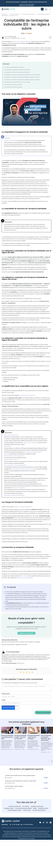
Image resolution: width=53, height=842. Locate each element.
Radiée (35, 808)
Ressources (4, 14)
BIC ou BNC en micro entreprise (26, 395)
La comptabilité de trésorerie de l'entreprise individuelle (17, 72)
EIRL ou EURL (7, 446)
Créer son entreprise (14, 14)
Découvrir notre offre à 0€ (26, 5)
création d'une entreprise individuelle (21, 41)
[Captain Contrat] (8, 9)
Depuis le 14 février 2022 (10, 140)
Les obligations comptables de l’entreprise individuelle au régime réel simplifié (22, 79)
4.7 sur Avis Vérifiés (27, 824)
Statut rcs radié (27, 810)
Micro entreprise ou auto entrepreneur (14, 455)
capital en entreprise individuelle (25, 577)
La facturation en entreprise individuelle (13, 87)
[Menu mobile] (50, 9)
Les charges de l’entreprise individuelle (13, 84)
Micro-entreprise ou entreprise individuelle (15, 465)
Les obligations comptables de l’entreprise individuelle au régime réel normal (21, 77)
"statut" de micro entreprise (30, 442)
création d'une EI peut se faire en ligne (14, 495)
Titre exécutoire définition (39, 810)
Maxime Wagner (12, 36)
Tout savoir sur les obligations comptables (14, 67)
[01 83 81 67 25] (42, 9)
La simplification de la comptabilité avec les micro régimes (17, 82)
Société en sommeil (43, 808)
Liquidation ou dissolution (37, 806)
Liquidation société (9, 808)
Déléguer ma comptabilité (26, 633)
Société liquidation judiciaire (15, 810)
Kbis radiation (25, 806)
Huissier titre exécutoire (15, 806)
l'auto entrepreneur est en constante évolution (23, 469)
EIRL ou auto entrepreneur (10, 459)
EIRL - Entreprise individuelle (28, 14)
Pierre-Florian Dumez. (11, 663)
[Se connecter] (46, 9)
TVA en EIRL (24, 576)
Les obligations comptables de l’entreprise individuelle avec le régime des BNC (22, 74)
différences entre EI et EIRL (18, 487)
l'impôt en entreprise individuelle (23, 506)
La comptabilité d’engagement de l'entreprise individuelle (17, 69)
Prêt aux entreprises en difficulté (23, 808)
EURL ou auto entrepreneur (11, 435)
